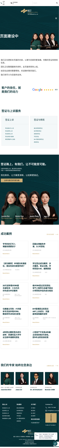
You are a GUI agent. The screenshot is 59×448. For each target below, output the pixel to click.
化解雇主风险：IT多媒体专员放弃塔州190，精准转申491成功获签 (12, 311)
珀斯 (32, 436)
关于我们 (33, 408)
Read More (6, 254)
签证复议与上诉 (9, 128)
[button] (29, 18)
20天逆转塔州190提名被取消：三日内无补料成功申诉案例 (11, 288)
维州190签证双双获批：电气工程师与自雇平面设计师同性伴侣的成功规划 (43, 288)
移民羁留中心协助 (10, 139)
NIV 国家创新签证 (39, 139)
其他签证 (36, 142)
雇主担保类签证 (38, 128)
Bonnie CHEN (50, 390)
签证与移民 (39, 119)
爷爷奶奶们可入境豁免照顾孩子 (9, 245)
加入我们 (33, 413)
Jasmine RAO (6, 390)
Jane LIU (18, 390)
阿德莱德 (28, 436)
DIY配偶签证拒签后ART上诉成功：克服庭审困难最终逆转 (41, 311)
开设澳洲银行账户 (35, 423)
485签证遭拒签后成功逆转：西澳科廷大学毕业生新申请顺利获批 (12, 335)
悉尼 (14, 436)
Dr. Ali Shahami (36, 390)
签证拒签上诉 (9, 131)
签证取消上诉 (9, 134)
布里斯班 (23, 436)
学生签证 (36, 136)
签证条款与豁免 (9, 136)
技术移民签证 (37, 131)
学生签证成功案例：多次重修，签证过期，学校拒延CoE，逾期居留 (42, 266)
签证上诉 (9, 119)
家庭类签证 (37, 134)
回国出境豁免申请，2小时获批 (39, 245)
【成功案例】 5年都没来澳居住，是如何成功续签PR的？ (14, 264)
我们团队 (33, 410)
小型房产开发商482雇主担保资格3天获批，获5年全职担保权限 (42, 335)
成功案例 (33, 416)
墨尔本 (18, 436)
